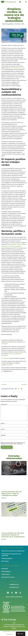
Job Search (4, 568)
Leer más (3, 497)
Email (3, 429)
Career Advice (5, 574)
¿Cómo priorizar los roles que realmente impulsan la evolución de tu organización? (13, 535)
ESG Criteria (5, 561)
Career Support (5, 571)
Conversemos (6, 358)
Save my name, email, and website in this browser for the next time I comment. (13, 443)
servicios (11, 353)
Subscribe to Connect (7, 577)
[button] (20, 2)
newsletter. (9, 365)
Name (3, 423)
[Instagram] (12, 593)
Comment (4, 404)
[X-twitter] (20, 593)
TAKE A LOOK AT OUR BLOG (14, 597)
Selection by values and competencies (12, 551)
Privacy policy (10, 634)
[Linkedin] (8, 593)
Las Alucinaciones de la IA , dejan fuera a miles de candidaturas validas (11, 493)
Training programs (7, 558)
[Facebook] (16, 593)
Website (3, 435)
